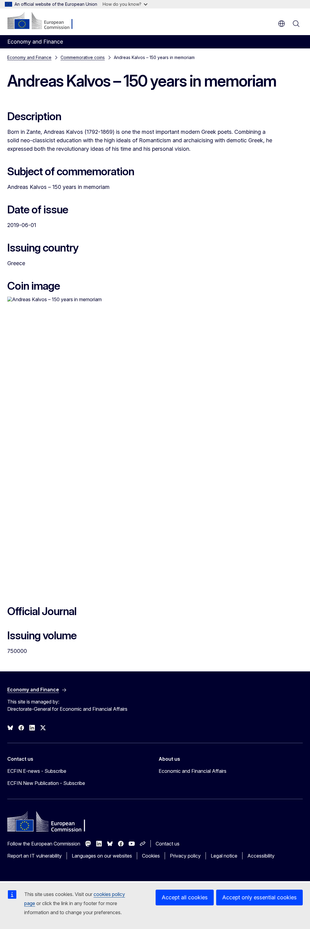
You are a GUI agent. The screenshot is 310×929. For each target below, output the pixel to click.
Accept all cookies (185, 897)
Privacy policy (185, 856)
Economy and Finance (29, 57)
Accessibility (261, 856)
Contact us (168, 844)
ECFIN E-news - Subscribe (36, 771)
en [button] (281, 23)
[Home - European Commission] (44, 21)
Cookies (151, 856)
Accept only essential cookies (259, 897)
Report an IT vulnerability (34, 856)
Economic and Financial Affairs (192, 771)
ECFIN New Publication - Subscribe (46, 783)
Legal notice (224, 856)
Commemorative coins (83, 57)
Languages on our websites (102, 856)
